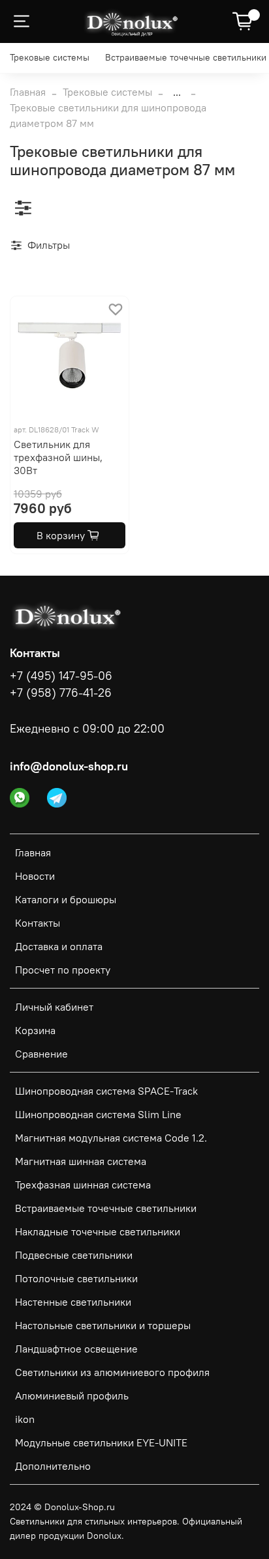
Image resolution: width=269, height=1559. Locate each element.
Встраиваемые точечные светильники (185, 57)
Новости (35, 875)
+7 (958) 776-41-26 (61, 693)
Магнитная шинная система (80, 1161)
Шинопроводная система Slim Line (98, 1114)
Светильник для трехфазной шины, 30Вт (58, 457)
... (177, 92)
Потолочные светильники (76, 1278)
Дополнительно (53, 1465)
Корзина (35, 1030)
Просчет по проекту (62, 969)
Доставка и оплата (59, 946)
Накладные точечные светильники (97, 1231)
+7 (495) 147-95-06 (61, 676)
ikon (25, 1419)
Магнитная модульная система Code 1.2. (111, 1137)
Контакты (37, 922)
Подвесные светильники (74, 1254)
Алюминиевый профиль (72, 1395)
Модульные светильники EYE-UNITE (101, 1442)
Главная (28, 91)
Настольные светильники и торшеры (103, 1325)
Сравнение (41, 1053)
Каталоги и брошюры (65, 899)
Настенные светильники (73, 1301)
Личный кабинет (54, 1006)
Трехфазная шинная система (83, 1184)
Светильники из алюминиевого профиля (112, 1372)
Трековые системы (49, 57)
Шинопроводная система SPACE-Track (106, 1090)
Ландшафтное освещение (76, 1348)
